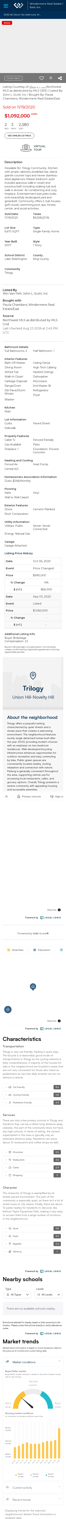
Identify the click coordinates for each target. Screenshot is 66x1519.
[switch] (41, 78)
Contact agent (13, 78)
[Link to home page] (18, 5)
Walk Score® (41, 933)
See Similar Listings (19, 135)
